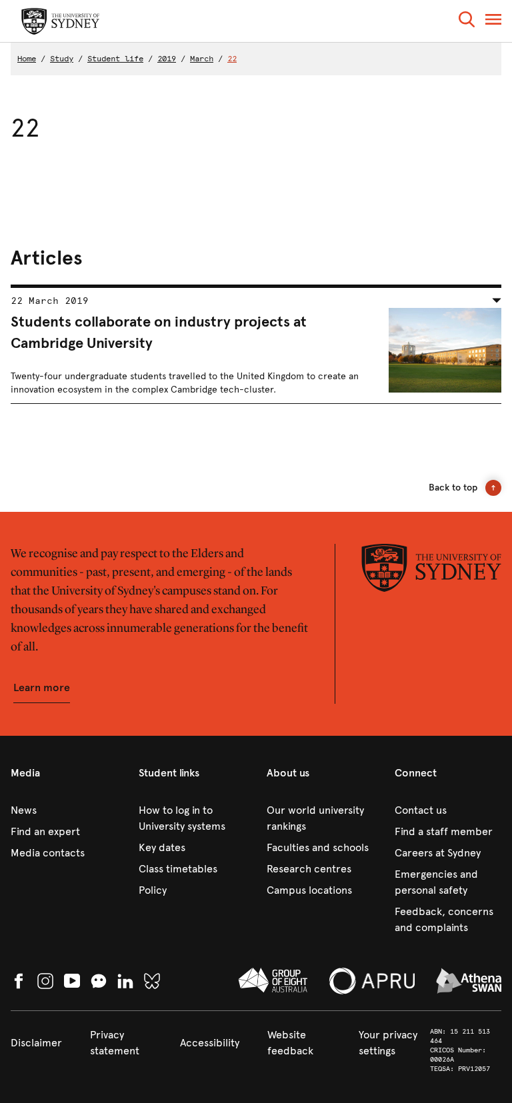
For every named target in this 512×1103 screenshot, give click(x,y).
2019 (166, 58)
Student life (115, 58)
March (201, 58)
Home (26, 58)
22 (232, 58)
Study (61, 58)
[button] (467, 21)
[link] (64, 810)
